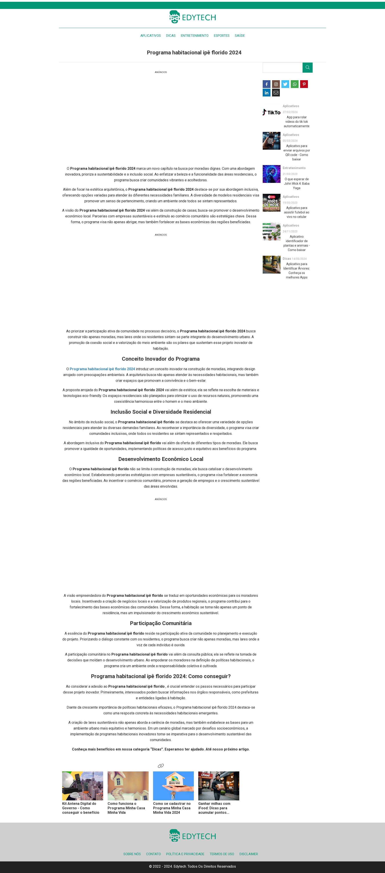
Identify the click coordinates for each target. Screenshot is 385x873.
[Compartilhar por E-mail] (276, 92)
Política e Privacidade (185, 854)
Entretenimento (195, 36)
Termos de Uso (222, 854)
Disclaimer (249, 854)
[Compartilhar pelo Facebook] (266, 84)
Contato (153, 854)
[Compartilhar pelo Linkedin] (266, 92)
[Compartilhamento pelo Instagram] (276, 84)
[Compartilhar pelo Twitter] (285, 84)
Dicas (171, 36)
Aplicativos (150, 36)
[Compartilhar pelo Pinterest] (304, 84)
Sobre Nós (132, 854)
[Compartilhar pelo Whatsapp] (295, 84)
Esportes (221, 36)
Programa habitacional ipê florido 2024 (102, 369)
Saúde (240, 36)
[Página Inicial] (192, 17)
